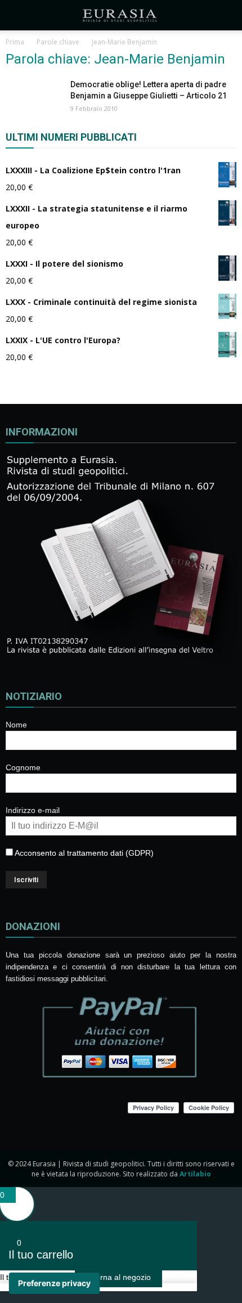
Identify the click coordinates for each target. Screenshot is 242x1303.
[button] (226, 15)
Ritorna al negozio (118, 1277)
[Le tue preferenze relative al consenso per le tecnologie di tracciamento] (54, 1283)
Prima (15, 42)
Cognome (23, 767)
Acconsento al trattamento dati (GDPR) (83, 852)
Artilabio (195, 1174)
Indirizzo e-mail (33, 810)
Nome (16, 724)
